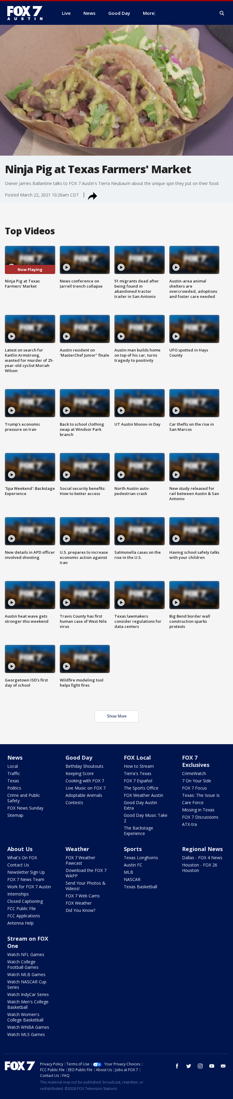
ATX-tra (189, 824)
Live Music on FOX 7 (86, 788)
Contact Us (18, 865)
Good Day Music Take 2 (145, 817)
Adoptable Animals (84, 795)
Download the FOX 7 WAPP (86, 873)
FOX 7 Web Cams (83, 896)
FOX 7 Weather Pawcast (80, 860)
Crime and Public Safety (23, 798)
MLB (128, 872)
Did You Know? (80, 910)
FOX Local (137, 757)
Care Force (193, 802)
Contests (74, 802)
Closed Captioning (25, 901)
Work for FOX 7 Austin (29, 886)
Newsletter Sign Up (26, 872)
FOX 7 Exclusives (195, 761)
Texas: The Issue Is (201, 795)
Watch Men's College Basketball (28, 1004)
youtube (212, 1066)
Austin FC (133, 865)
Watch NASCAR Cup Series (26, 984)
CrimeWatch (194, 773)
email (223, 1066)
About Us (19, 849)
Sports (133, 849)
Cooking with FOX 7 (85, 781)
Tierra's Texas (137, 773)
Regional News (202, 849)
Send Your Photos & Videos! (86, 885)
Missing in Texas (198, 810)
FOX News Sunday (25, 808)
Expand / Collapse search (222, 13)
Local (12, 766)
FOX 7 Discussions (200, 817)
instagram (200, 1066)
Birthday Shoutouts (84, 766)
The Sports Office (141, 788)
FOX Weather (79, 903)
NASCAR (132, 879)
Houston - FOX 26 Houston (199, 867)
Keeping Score (80, 773)
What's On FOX (22, 857)
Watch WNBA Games (28, 1027)
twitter (189, 1066)
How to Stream (139, 766)
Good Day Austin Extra (140, 805)
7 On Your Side (196, 781)
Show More (117, 716)
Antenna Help (20, 923)
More (148, 13)
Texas (13, 781)
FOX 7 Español (138, 781)
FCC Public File (21, 908)
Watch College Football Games (23, 964)
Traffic (13, 773)
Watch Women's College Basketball (25, 1017)
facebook (177, 1066)
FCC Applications (23, 916)
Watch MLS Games (26, 1034)
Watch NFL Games (25, 954)
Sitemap (15, 815)
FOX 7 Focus (194, 788)
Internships (18, 894)
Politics (14, 788)
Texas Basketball (140, 886)
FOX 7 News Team (25, 879)
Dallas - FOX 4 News (202, 857)
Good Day (79, 757)
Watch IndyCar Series (28, 994)
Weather (77, 849)
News (14, 757)
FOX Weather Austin (143, 795)
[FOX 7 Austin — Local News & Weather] (27, 13)
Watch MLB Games (26, 974)
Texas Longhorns (141, 857)
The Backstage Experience (138, 830)
